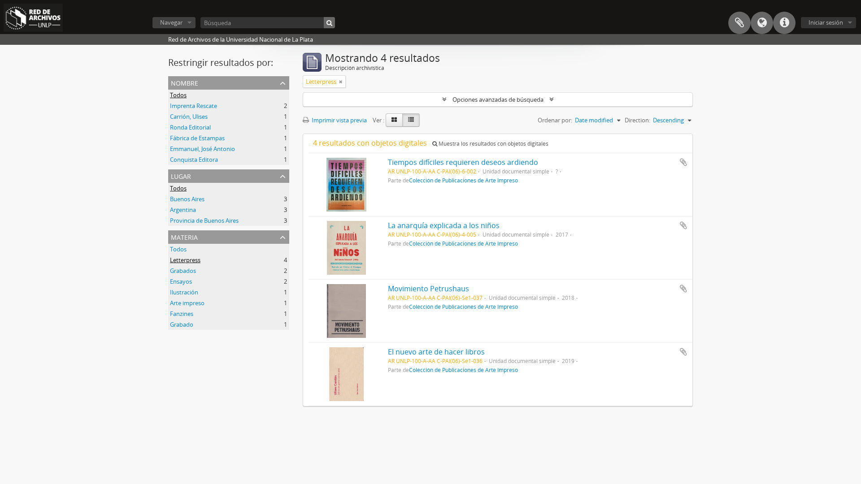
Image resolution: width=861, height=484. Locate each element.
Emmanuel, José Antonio (202, 149)
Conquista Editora (194, 160)
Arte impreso (187, 303)
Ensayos (181, 281)
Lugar (181, 175)
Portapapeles (739, 23)
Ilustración (184, 292)
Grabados (183, 271)
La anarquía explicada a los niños (444, 225)
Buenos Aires (187, 199)
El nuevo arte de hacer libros (436, 352)
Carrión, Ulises (189, 116)
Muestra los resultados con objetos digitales (492, 143)
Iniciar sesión (826, 22)
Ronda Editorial (190, 127)
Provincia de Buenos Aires (204, 220)
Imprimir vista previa (338, 120)
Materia (184, 236)
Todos (178, 95)
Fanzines (181, 314)
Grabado (181, 324)
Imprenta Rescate (193, 106)
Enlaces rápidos (784, 23)
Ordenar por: (555, 120)
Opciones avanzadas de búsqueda (498, 99)
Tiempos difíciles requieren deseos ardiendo (463, 162)
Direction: (637, 120)
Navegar (171, 22)
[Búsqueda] (329, 22)
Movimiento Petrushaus (428, 289)
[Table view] (411, 120)
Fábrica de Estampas (197, 138)
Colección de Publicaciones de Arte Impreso (463, 180)
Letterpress (185, 260)
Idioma (762, 23)
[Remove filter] (341, 81)
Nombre (184, 82)
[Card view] (394, 120)
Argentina (183, 210)
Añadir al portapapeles (683, 162)
